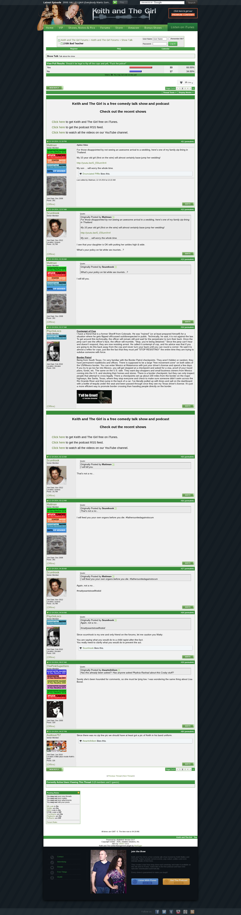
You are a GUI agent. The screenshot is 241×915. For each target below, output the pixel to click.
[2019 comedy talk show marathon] (56, 689)
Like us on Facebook (157, 912)
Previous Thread (114, 776)
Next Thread (128, 776)
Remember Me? (177, 39)
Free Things (62, 872)
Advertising (61, 862)
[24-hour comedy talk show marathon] (56, 153)
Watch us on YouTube (178, 912)
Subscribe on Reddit (185, 912)
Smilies (49, 808)
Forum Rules (52, 822)
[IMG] (49, 810)
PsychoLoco (54, 331)
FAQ (119, 49)
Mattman (52, 145)
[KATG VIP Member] (56, 170)
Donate (60, 867)
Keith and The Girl (184, 837)
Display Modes (185, 92)
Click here (58, 121)
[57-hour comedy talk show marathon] (56, 168)
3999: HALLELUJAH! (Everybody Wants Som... (86, 2)
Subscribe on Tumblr (171, 912)
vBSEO (122, 844)
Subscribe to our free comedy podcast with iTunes (145, 881)
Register (74, 49)
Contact (60, 857)
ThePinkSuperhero (58, 666)
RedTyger (138, 846)
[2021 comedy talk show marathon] (56, 679)
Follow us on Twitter (164, 912)
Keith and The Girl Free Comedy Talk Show (124, 14)
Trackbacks (52, 814)
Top (195, 837)
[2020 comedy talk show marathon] (56, 684)
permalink (189, 142)
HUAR (59, 877)
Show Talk (126, 39)
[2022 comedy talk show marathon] (56, 674)
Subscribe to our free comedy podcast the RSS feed (176, 881)
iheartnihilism (89, 741)
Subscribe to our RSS (192, 912)
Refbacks (51, 818)
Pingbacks (51, 816)
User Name (147, 39)
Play (120, 2)
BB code (50, 806)
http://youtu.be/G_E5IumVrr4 (91, 163)
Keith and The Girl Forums (75, 39)
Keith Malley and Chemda (62, 16)
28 (188, 82)
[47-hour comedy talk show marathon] (56, 163)
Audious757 (54, 735)
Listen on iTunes (182, 27)
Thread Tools (168, 92)
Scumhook (53, 213)
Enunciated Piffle (91, 173)
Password (147, 44)
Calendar (165, 49)
